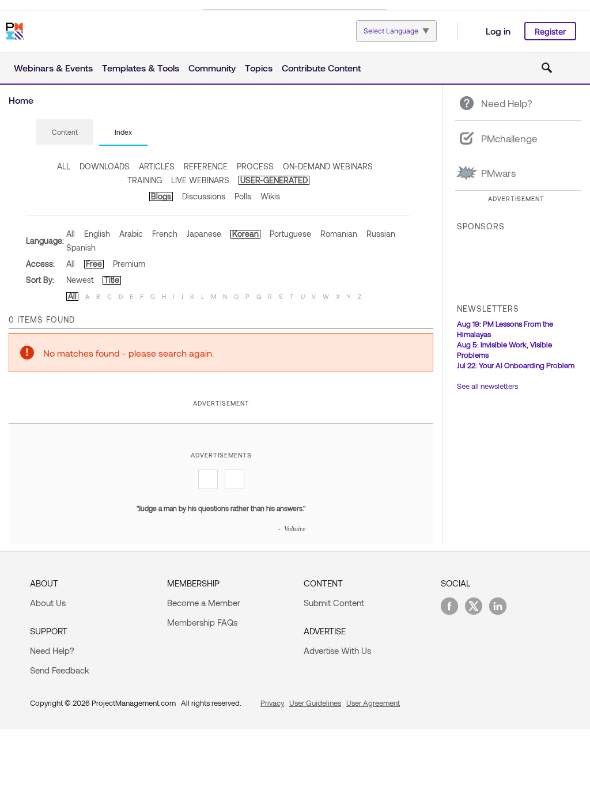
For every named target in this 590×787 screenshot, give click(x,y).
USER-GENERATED (274, 180)
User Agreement (373, 702)
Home (21, 99)
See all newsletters (487, 386)
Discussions (203, 196)
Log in (498, 30)
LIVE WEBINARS (200, 180)
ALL (63, 166)
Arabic (131, 234)
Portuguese (290, 234)
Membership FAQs (202, 622)
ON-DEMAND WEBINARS (328, 166)
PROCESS (255, 166)
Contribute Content (321, 67)
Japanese (204, 234)
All (70, 234)
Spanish (81, 247)
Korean (245, 234)
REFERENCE (206, 166)
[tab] (64, 132)
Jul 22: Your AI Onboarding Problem (515, 365)
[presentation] (65, 132)
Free (94, 263)
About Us (48, 602)
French (164, 234)
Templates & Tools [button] (140, 67)
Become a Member (203, 602)
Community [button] (212, 67)
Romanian (338, 234)
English (97, 234)
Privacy (272, 702)
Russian (380, 234)
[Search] (546, 68)
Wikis (270, 196)
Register (550, 31)
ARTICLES (157, 166)
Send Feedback (59, 670)
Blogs (161, 196)
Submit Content (334, 602)
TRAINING (144, 180)
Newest (79, 280)
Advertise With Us (337, 650)
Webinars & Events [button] (53, 67)
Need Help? (52, 650)
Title (111, 280)
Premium (129, 263)
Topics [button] (259, 67)
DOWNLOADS (105, 166)
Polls (243, 196)
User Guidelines (315, 702)
